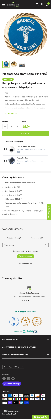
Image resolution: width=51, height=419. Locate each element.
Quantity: (6, 121)
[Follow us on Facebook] (4, 378)
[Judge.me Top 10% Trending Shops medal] (37, 321)
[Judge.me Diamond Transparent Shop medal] (14, 321)
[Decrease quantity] (4, 126)
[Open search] (37, 4)
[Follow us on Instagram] (8, 378)
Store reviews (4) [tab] (37, 238)
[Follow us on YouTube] (13, 378)
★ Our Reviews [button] (49, 212)
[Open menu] (3, 4)
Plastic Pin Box (22, 158)
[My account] (42, 4)
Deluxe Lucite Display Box (26, 146)
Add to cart (25, 133)
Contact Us (41, 417)
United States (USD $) (11, 367)
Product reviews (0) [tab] (14, 238)
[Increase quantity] (17, 126)
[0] (46, 4)
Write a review (25, 256)
